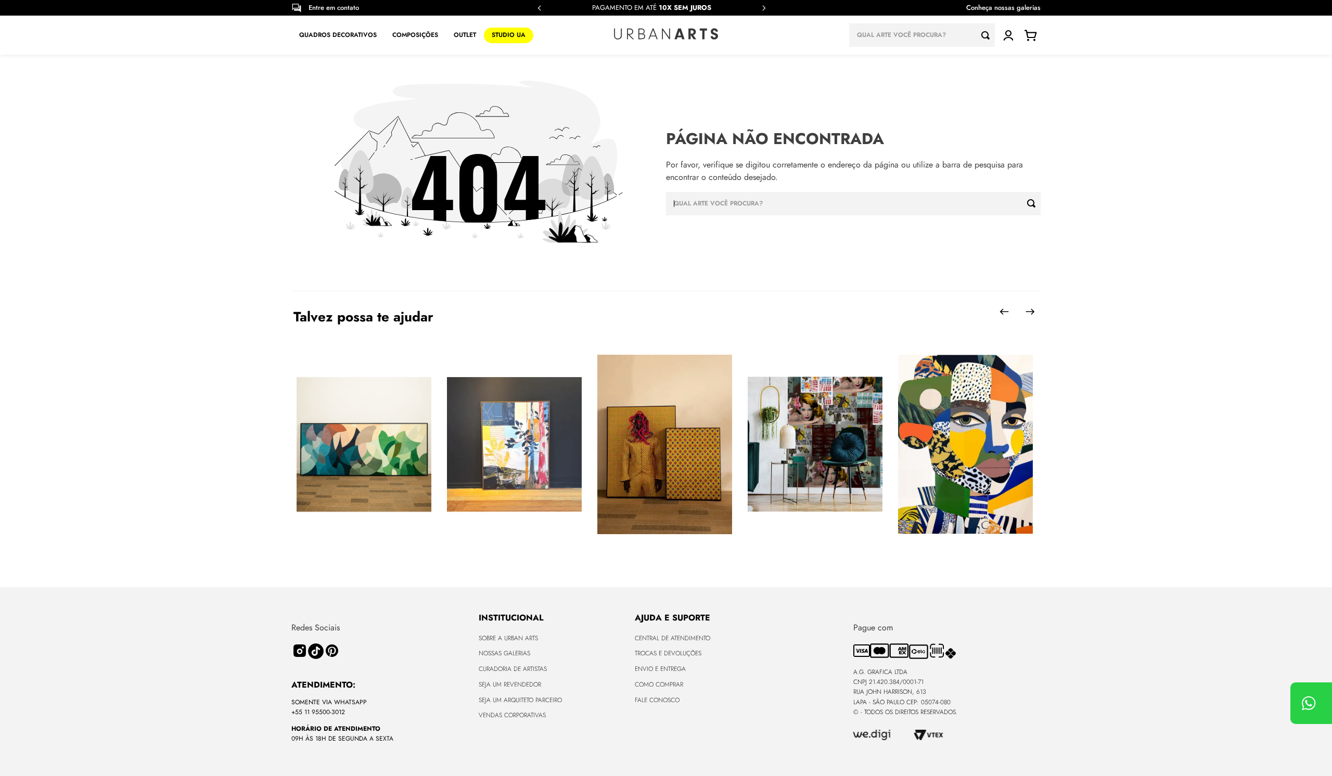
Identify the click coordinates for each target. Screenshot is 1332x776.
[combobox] (922, 35)
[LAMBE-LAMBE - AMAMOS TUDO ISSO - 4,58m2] (815, 445)
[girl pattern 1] (965, 445)
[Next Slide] (764, 8)
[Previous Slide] (539, 8)
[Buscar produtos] (988, 35)
